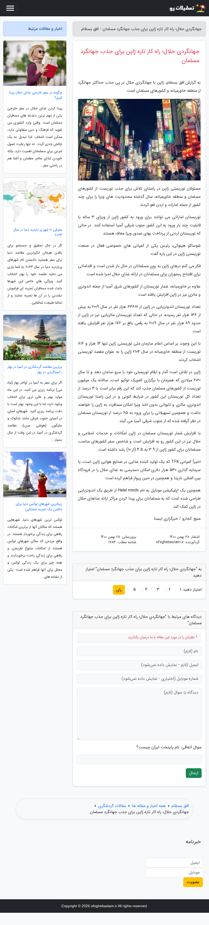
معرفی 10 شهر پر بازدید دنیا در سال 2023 (37, 232)
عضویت (193, 882)
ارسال (193, 773)
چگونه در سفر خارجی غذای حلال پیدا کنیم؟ (35, 95)
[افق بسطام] (187, 8)
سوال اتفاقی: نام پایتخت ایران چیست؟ (169, 747)
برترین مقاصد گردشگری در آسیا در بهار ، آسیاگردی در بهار (34, 369)
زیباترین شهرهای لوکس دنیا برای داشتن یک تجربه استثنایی (39, 506)
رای (119, 590)
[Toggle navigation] (10, 8)
